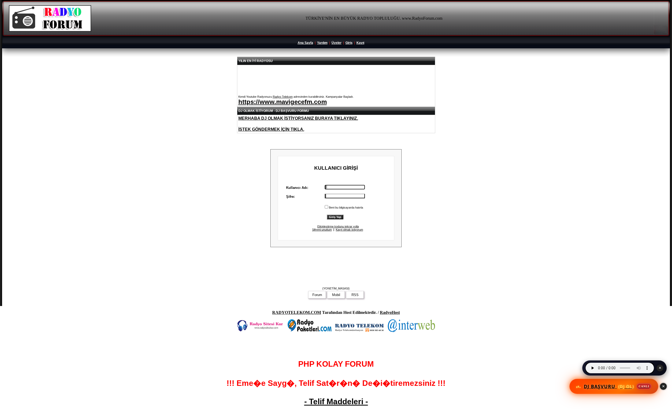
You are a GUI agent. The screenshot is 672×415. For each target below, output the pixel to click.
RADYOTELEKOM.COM (296, 312)
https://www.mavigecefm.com (282, 101)
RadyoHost (390, 312)
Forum (317, 295)
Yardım (322, 43)
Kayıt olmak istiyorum (349, 229)
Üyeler (337, 43)
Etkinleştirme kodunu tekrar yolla (338, 226)
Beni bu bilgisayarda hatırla (346, 207)
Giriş (349, 43)
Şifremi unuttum (322, 229)
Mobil (336, 295)
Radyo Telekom (283, 96)
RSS (355, 295)
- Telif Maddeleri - (336, 401)
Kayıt (360, 43)
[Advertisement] (336, 268)
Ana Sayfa (305, 43)
